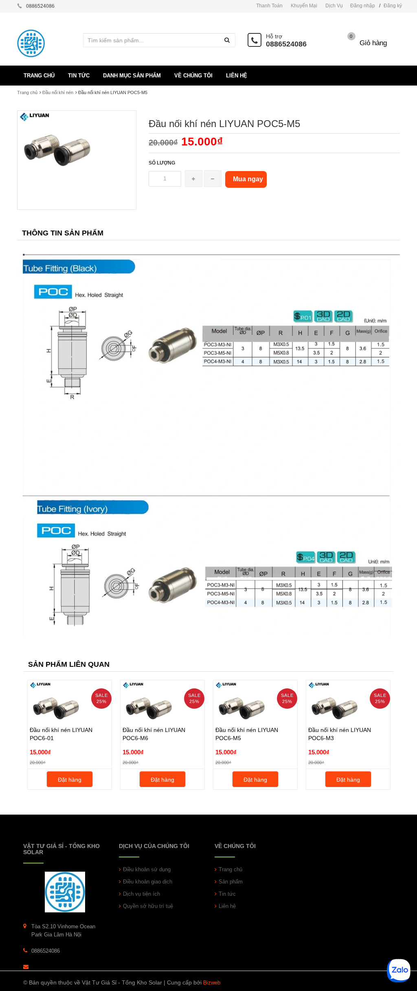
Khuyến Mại (304, 6)
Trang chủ (27, 92)
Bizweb (211, 983)
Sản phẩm (231, 882)
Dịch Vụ (334, 6)
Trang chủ (230, 869)
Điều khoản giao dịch (147, 882)
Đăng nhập (362, 6)
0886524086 (286, 44)
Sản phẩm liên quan (69, 664)
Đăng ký (393, 6)
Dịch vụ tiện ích (141, 894)
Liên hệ (227, 906)
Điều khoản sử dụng (147, 869)
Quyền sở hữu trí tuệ (148, 906)
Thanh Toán (269, 6)
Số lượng (162, 163)
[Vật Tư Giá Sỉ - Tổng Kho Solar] (65, 892)
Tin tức (227, 894)
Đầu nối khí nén (57, 92)
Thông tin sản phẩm (62, 233)
